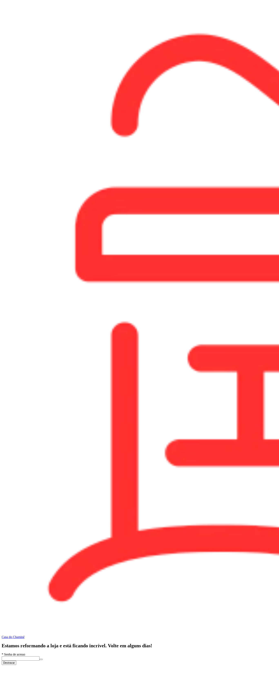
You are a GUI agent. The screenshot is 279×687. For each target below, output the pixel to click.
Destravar (9, 662)
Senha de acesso (13, 654)
